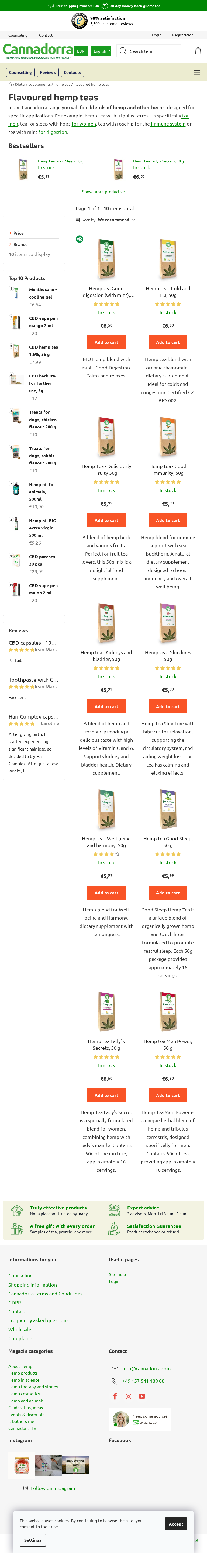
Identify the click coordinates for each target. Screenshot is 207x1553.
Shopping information (32, 1284)
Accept (176, 1524)
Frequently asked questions (38, 1320)
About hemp (20, 1366)
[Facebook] (115, 1396)
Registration (183, 34)
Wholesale (19, 1329)
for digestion (53, 132)
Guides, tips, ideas (25, 1407)
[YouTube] (142, 1396)
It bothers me (21, 1421)
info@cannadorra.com (146, 1368)
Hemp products (23, 1373)
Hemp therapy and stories (33, 1386)
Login (114, 1281)
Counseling (17, 35)
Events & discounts (26, 1414)
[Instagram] (128, 1396)
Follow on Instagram (52, 1488)
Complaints (20, 1338)
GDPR (14, 1302)
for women (84, 123)
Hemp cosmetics (24, 1393)
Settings (33, 1540)
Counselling (20, 72)
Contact (46, 35)
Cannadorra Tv (22, 1428)
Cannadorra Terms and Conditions (45, 1293)
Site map (117, 1274)
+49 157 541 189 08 (143, 1380)
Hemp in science (24, 1380)
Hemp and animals (26, 1400)
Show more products (102, 191)
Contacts (72, 72)
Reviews (48, 72)
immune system (168, 123)
